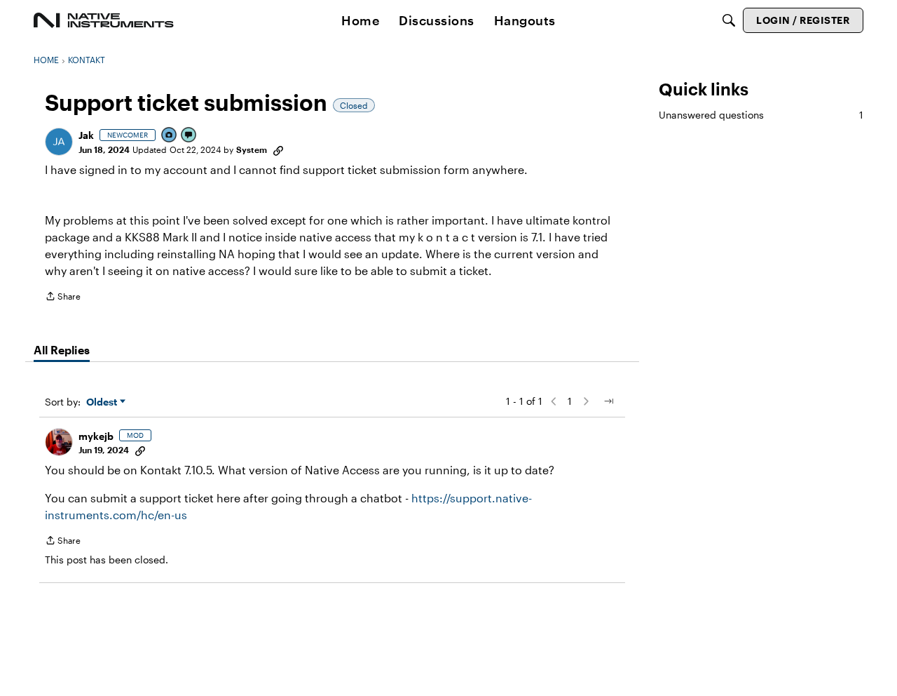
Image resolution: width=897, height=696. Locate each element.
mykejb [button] (96, 436)
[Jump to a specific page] (608, 401)
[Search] (728, 20)
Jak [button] (86, 135)
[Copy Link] (278, 149)
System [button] (251, 149)
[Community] (104, 20)
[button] (59, 142)
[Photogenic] (169, 135)
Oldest (103, 402)
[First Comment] (189, 135)
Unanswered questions (761, 115)
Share (63, 297)
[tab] (61, 350)
